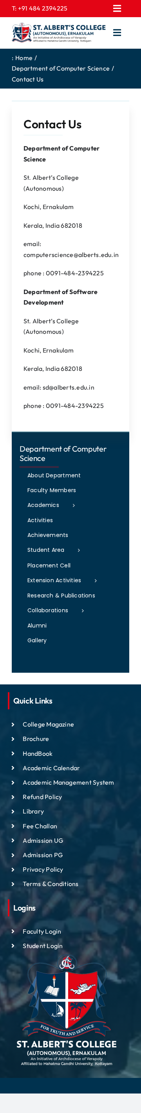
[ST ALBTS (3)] (59, 32)
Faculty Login (42, 931)
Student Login (43, 946)
